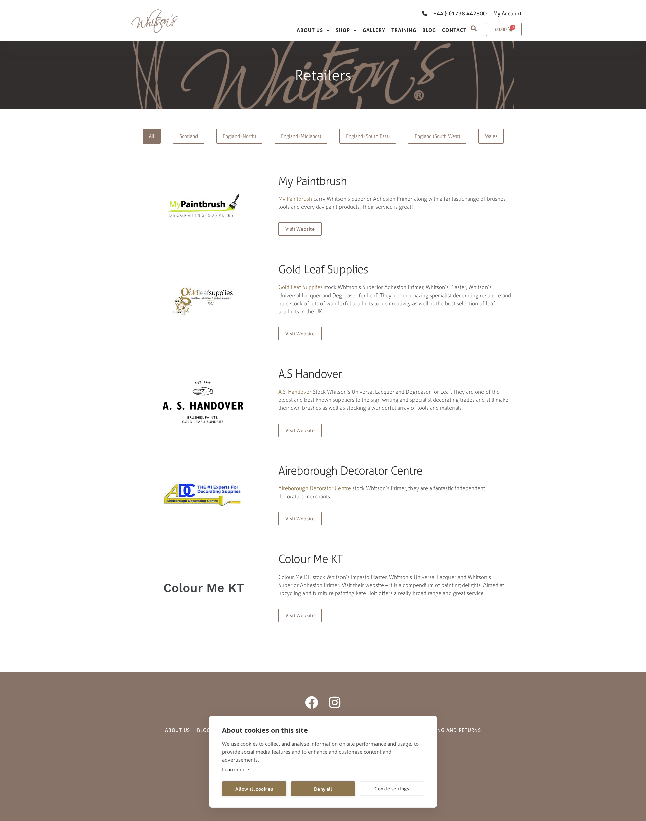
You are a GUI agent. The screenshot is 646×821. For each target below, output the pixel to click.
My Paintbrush (295, 198)
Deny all (323, 789)
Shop (343, 30)
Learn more (235, 769)
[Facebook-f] (311, 702)
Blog (429, 30)
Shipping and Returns (451, 730)
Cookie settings (391, 788)
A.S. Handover (294, 391)
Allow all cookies (254, 789)
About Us (310, 30)
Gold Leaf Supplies (300, 287)
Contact (454, 30)
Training (403, 30)
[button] (473, 28)
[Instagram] (334, 702)
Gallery (374, 30)
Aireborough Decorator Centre (314, 488)
